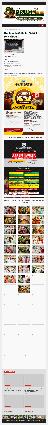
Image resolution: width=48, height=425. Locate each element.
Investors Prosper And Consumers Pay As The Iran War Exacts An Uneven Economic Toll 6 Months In (34, 380)
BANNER (8, 75)
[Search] (39, 25)
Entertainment (7, 406)
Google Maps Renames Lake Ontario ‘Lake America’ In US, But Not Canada (14, 380)
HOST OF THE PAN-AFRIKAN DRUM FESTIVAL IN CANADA (42, 25)
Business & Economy (18, 416)
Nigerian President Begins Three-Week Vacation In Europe (34, 401)
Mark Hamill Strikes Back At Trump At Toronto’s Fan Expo (14, 401)
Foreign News (28, 385)
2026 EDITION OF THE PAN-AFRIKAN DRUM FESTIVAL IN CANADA (26, 418)
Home (6, 416)
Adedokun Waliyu (9, 61)
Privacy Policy (39, 416)
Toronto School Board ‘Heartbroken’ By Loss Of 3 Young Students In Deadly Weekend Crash (14, 46)
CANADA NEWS (7, 51)
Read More (7, 69)
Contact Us (7, 418)
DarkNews (37, 420)
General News (28, 406)
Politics (10, 416)
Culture (25, 416)
